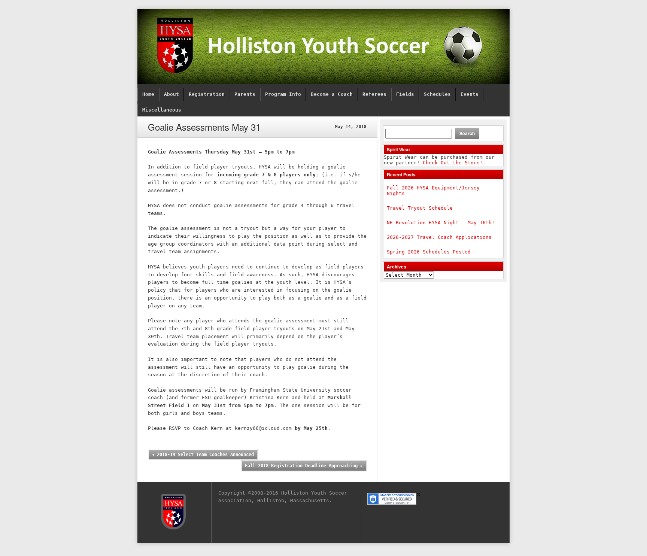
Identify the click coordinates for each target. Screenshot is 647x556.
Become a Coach (332, 94)
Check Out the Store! (453, 162)
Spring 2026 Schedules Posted (429, 252)
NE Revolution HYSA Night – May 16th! (441, 222)
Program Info (283, 94)
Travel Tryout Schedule (420, 208)
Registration (207, 94)
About (171, 94)
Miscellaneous (161, 110)
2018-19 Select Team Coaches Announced (203, 454)
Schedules (437, 94)
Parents (244, 94)
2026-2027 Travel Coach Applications (439, 237)
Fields (405, 94)
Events (470, 94)
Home (148, 94)
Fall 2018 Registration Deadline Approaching (304, 465)
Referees (374, 94)
